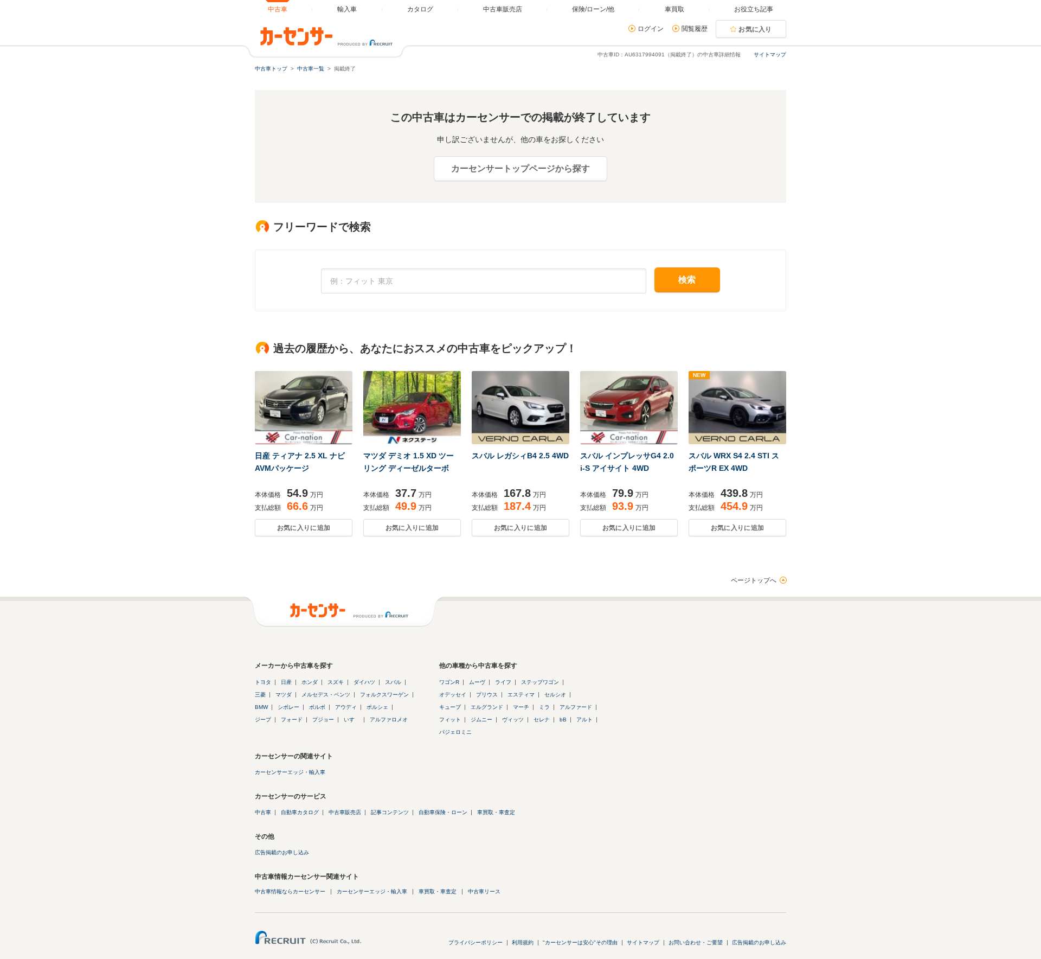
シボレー (288, 707)
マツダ (283, 695)
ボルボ (317, 707)
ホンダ (309, 682)
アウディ (346, 707)
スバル (393, 682)
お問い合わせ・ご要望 (696, 942)
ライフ (503, 682)
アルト (584, 720)
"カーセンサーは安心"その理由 (580, 942)
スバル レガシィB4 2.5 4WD (520, 455)
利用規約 (523, 942)
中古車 (263, 812)
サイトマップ (770, 54)
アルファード (576, 707)
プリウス (487, 695)
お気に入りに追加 (303, 528)
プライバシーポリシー (475, 942)
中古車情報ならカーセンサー (290, 891)
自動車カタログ (300, 812)
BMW (261, 707)
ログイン (651, 29)
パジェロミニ (455, 732)
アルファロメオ (389, 720)
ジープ (263, 720)
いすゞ (352, 720)
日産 (286, 682)
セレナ (542, 720)
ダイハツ (364, 682)
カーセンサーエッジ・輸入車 (290, 772)
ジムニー (481, 720)
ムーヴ (477, 682)
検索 (687, 279)
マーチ (521, 707)
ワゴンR (449, 682)
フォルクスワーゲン (384, 695)
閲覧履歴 (695, 29)
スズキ (335, 682)
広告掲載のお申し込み (282, 852)
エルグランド (487, 707)
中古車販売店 (345, 812)
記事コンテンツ (390, 812)
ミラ (544, 707)
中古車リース (484, 891)
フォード (292, 720)
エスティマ (521, 695)
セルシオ (555, 695)
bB (563, 720)
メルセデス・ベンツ (325, 695)
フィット (450, 720)
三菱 (260, 695)
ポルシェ (377, 707)
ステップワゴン (540, 682)
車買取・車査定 (496, 812)
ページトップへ (753, 580)
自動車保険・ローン (443, 812)
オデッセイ (452, 695)
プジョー (323, 720)
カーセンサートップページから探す (520, 168)
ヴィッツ (513, 720)
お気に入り (755, 29)
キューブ (450, 707)
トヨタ (263, 682)
